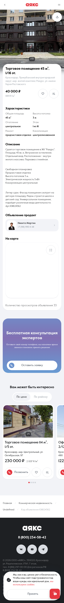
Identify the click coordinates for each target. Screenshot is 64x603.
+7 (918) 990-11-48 (26, 227)
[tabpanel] (32, 443)
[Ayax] (32, 4)
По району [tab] (41, 397)
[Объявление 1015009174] (28, 441)
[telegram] (43, 549)
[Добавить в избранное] (43, 93)
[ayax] (32, 528)
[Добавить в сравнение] (54, 93)
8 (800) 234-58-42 (32, 537)
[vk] (21, 549)
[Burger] (59, 5)
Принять (32, 594)
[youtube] (32, 549)
